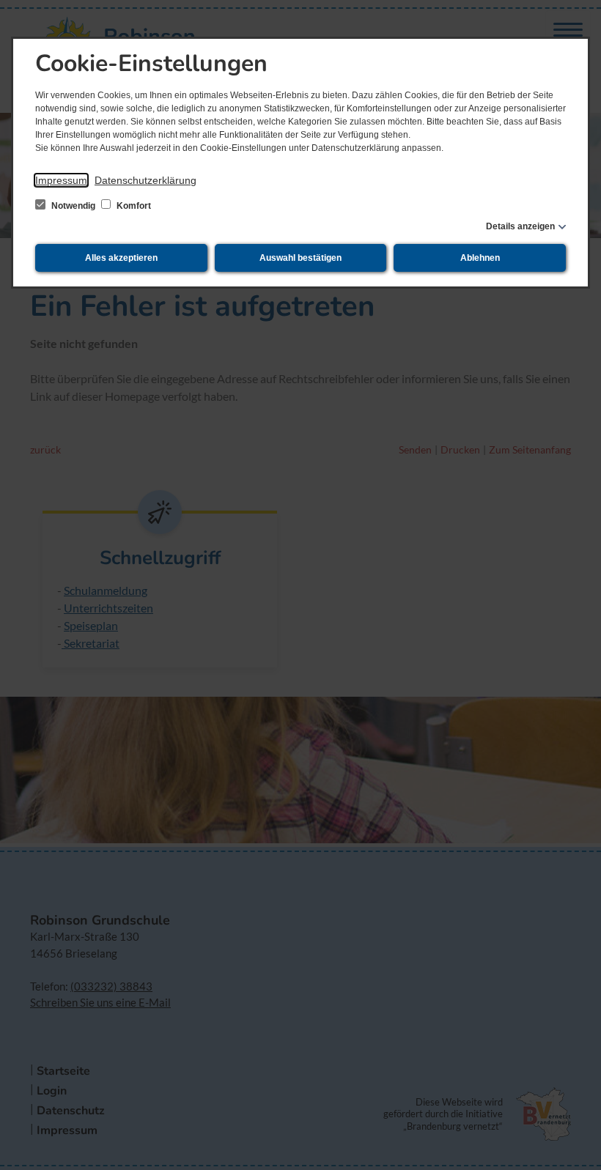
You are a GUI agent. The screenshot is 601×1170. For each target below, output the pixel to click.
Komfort (132, 206)
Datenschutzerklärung (145, 180)
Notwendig (73, 206)
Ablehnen (480, 258)
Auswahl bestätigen (300, 258)
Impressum (61, 180)
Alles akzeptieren (121, 258)
